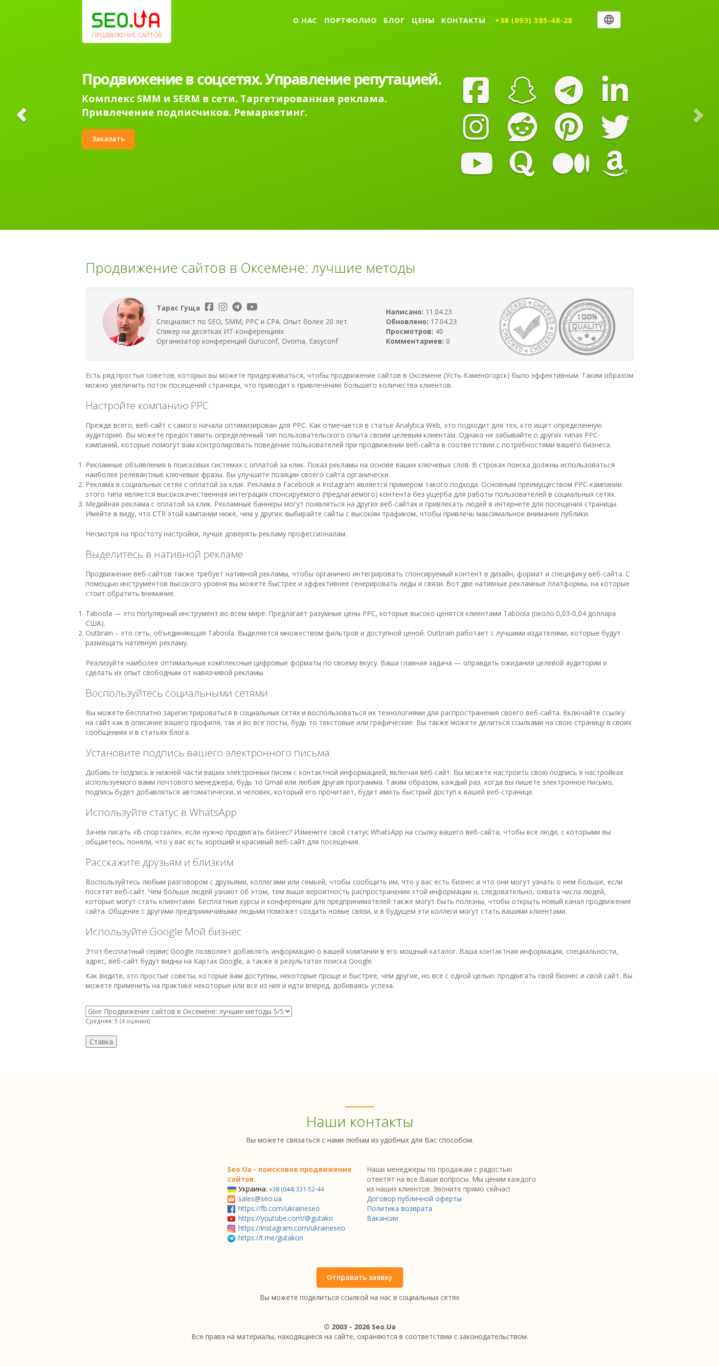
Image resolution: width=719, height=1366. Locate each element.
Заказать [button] (108, 138)
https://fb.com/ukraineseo (279, 1208)
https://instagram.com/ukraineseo (291, 1228)
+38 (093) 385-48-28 (534, 20)
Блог (394, 20)
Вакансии (382, 1218)
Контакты (463, 20)
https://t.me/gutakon (270, 1237)
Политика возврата (399, 1208)
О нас (305, 20)
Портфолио (350, 20)
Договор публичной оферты (414, 1198)
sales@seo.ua (260, 1198)
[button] (21, 115)
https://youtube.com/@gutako (285, 1218)
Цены (423, 20)
